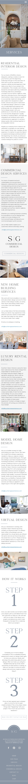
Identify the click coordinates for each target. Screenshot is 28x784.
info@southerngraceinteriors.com (12, 230)
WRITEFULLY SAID (18, 742)
